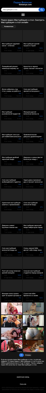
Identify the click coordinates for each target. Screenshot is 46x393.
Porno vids (23, 384)
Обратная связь (23, 377)
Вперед (28, 355)
